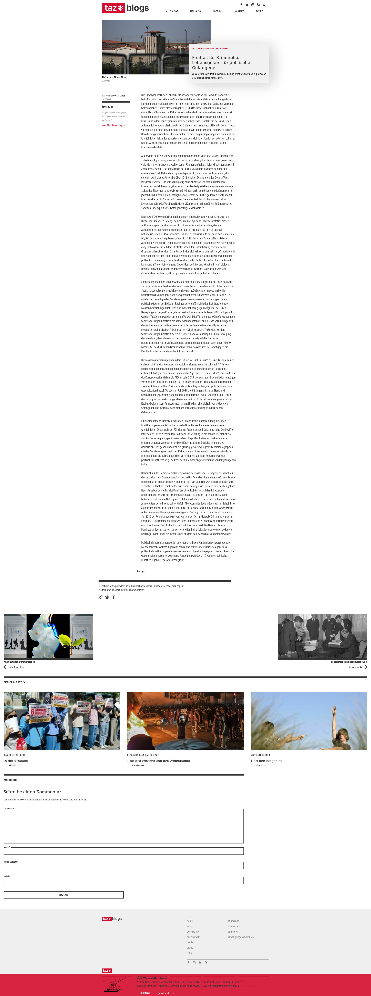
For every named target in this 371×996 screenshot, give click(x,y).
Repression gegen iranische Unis (143, 755)
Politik (190, 920)
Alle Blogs (172, 11)
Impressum (233, 920)
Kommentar (9, 808)
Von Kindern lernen (260, 755)
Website (7, 876)
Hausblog (195, 11)
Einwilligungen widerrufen (241, 936)
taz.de (259, 11)
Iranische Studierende (15, 755)
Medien (190, 942)
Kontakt (239, 11)
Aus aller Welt (193, 936)
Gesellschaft (193, 931)
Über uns (217, 11)
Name (7, 847)
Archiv (190, 947)
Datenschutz (234, 926)
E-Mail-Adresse (11, 862)
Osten (189, 953)
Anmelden (233, 931)
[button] (107, 597)
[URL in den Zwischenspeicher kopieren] (100, 597)
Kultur (190, 926)
